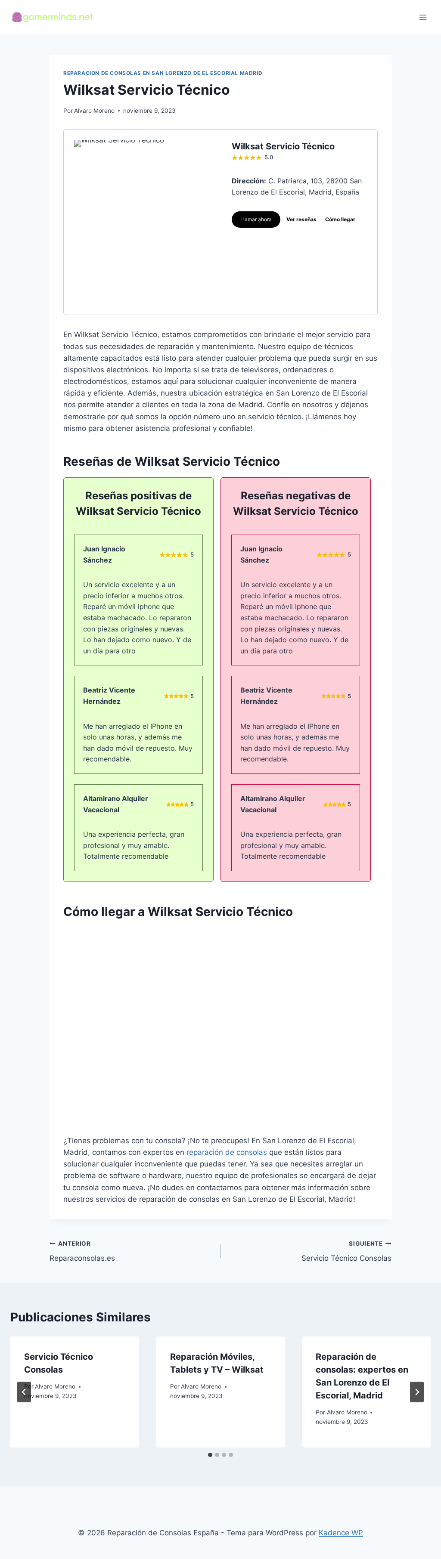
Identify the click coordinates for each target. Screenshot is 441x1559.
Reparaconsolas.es (82, 1251)
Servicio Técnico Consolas (346, 1251)
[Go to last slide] (24, 1392)
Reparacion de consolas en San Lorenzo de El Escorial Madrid (162, 73)
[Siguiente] (417, 1392)
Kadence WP (341, 1532)
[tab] (210, 1455)
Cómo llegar (340, 219)
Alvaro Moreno (94, 110)
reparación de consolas (226, 1152)
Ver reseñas (301, 219)
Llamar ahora (256, 219)
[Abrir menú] (423, 17)
